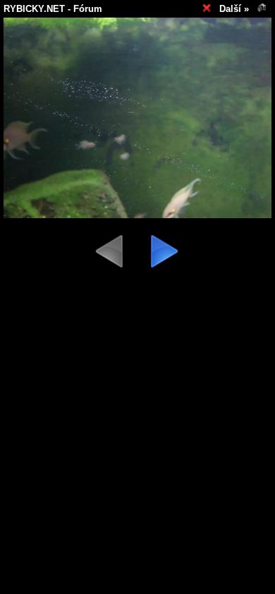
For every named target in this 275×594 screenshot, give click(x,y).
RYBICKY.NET (34, 9)
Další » (234, 9)
